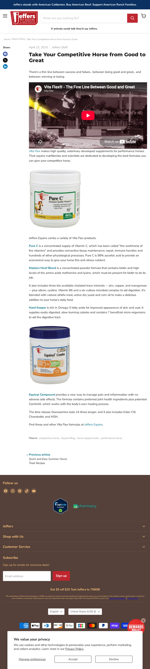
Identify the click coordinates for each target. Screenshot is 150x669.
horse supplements (88, 438)
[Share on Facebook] (5, 54)
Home (7, 39)
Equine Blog (18, 38)
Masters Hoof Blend (42, 268)
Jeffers (8, 526)
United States (83, 611)
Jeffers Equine (93, 424)
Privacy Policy (133, 598)
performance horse (111, 438)
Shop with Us (13, 536)
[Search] (132, 18)
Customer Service (16, 547)
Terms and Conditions (117, 598)
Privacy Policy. (74, 649)
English (54, 611)
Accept (73, 659)
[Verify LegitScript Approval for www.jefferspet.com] (60, 506)
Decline (114, 659)
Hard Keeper (37, 308)
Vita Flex (34, 151)
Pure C (33, 246)
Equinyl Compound (42, 395)
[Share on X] (5, 60)
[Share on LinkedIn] (5, 66)
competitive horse (49, 438)
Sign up (61, 576)
